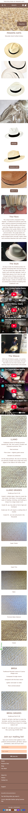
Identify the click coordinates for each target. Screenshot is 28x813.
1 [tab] (11, 28)
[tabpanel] (14, 19)
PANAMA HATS (14, 167)
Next (25, 109)
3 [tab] (16, 28)
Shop (2, 766)
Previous (2, 109)
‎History (3, 777)
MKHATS (18, 807)
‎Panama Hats (5, 763)
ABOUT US (14, 190)
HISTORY (14, 143)
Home (3, 761)
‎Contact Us (4, 780)
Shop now (22, 24)
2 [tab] (14, 28)
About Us (3, 775)
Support (3, 786)
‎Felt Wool (4, 768)
